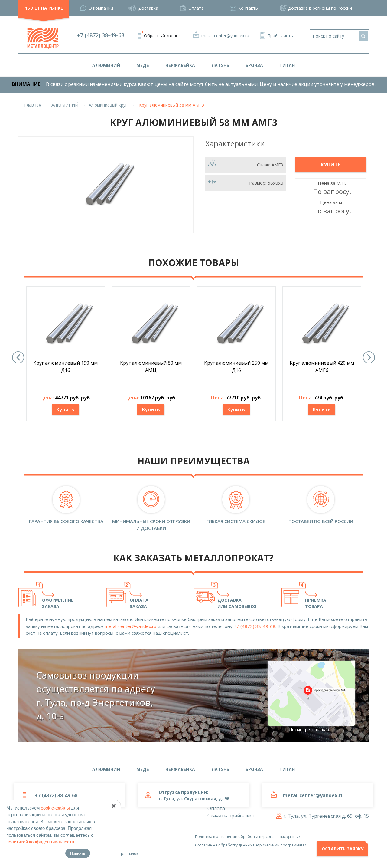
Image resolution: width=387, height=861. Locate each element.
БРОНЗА (254, 65)
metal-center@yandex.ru (225, 35)
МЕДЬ (142, 65)
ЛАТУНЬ (220, 65)
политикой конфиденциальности (40, 841)
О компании (101, 8)
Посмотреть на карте (311, 729)
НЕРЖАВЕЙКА (180, 65)
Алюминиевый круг (108, 105)
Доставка (148, 8)
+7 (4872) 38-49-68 (100, 35)
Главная (32, 105)
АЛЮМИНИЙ (106, 65)
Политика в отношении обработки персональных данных (247, 836)
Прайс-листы (280, 35)
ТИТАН (287, 65)
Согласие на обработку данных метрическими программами (250, 845)
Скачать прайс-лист (231, 815)
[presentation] (18, 357)
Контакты (248, 8)
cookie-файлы (55, 807)
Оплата (196, 8)
